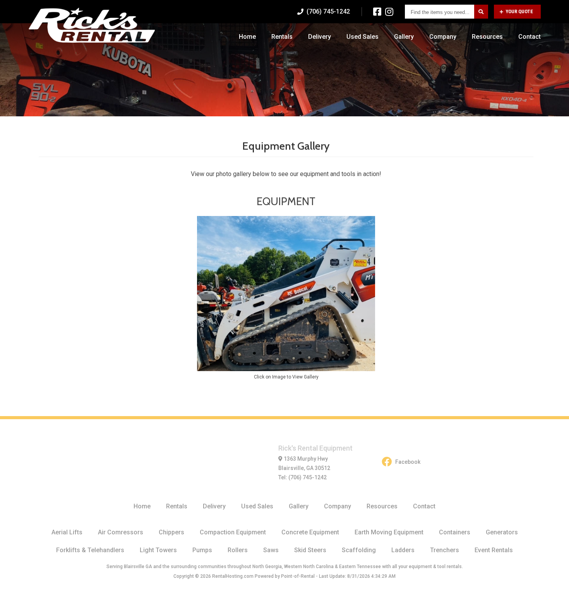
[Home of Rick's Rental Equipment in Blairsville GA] (92, 25)
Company (442, 36)
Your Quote (519, 11)
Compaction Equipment (233, 532)
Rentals (282, 36)
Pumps (202, 550)
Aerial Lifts (66, 532)
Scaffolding (359, 550)
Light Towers (158, 550)
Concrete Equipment (310, 532)
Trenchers (444, 550)
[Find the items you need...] (481, 12)
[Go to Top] (554, 589)
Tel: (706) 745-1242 (302, 477)
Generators (502, 532)
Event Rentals (494, 550)
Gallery (404, 36)
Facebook (407, 462)
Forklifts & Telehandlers (90, 550)
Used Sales (362, 36)
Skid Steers (310, 550)
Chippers (171, 532)
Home (247, 36)
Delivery (319, 36)
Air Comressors (120, 532)
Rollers (238, 550)
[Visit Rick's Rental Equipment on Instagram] (389, 11)
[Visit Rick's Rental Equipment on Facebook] (377, 11)
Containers (454, 532)
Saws (271, 550)
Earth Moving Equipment (389, 532)
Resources (487, 36)
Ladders (403, 550)
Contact (529, 36)
